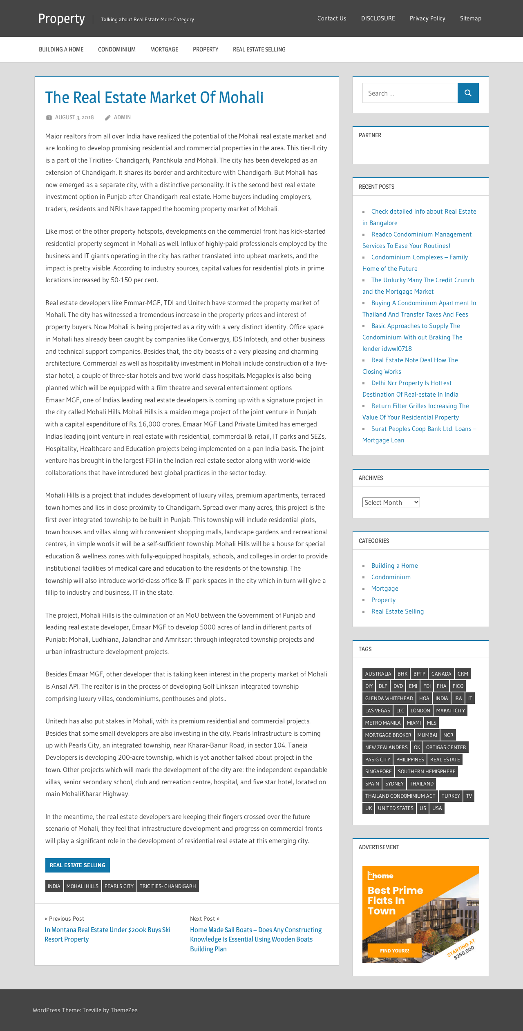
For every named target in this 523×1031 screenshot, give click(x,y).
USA (437, 808)
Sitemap (470, 18)
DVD (398, 686)
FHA (442, 686)
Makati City (450, 710)
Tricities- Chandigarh (168, 886)
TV (469, 795)
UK (368, 808)
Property (61, 18)
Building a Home (61, 49)
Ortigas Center (446, 747)
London (420, 710)
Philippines (410, 759)
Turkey (451, 795)
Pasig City (377, 759)
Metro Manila (383, 722)
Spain (372, 783)
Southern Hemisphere (427, 771)
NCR (448, 735)
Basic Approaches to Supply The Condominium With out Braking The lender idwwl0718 (412, 337)
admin (122, 117)
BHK (402, 673)
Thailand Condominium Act (400, 795)
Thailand (422, 783)
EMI (413, 686)
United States (395, 808)
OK (417, 747)
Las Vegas (377, 710)
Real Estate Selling (259, 49)
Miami (414, 722)
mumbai (427, 735)
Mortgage (164, 49)
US (423, 808)
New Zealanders (386, 747)
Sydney (394, 783)
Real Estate (445, 759)
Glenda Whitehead (389, 698)
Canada (441, 673)
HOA (424, 698)
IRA (458, 698)
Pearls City (119, 886)
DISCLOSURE (378, 18)
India (54, 886)
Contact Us (331, 18)
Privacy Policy (427, 18)
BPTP (419, 673)
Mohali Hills (82, 886)
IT (470, 698)
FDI (427, 686)
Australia (378, 673)
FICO (458, 686)
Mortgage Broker (388, 735)
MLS (431, 722)
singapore (378, 771)
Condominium (117, 49)
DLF (383, 686)
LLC (400, 710)
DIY (369, 686)
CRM (463, 673)
